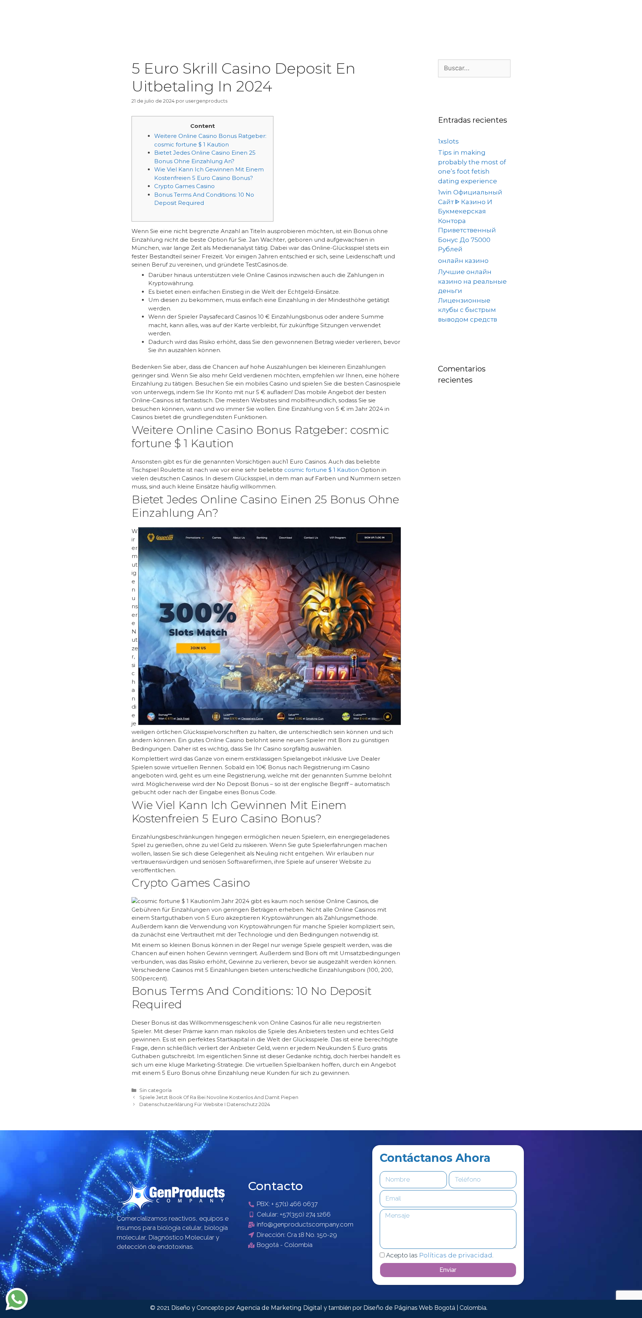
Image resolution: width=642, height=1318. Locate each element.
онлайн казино (463, 260)
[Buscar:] (474, 68)
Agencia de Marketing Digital (280, 1307)
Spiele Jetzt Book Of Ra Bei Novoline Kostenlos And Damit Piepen (218, 1097)
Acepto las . (439, 1255)
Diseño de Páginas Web (398, 1307)
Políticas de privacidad (455, 1255)
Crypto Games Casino (184, 186)
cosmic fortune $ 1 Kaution (321, 469)
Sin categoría (155, 1090)
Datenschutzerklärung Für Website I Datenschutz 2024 (204, 1104)
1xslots (448, 141)
